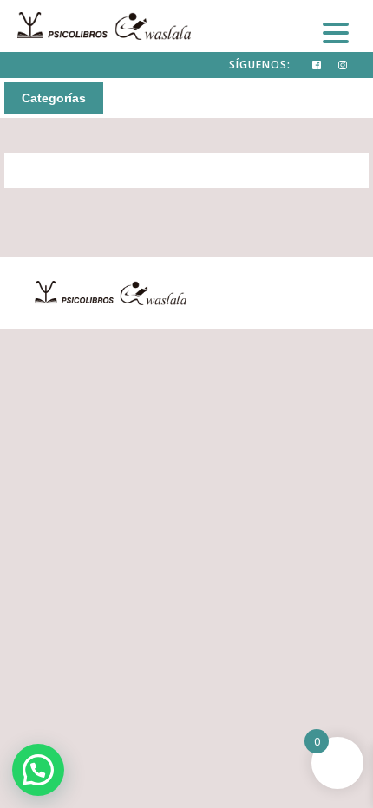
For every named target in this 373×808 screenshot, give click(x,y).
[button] (38, 770)
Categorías (54, 98)
